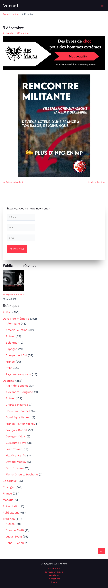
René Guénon (15, 543)
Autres (10, 336)
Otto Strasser (15, 468)
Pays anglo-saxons (18, 374)
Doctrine (8, 380)
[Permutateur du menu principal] (102, 6)
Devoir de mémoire (16, 318)
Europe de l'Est (16, 355)
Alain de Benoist (17, 385)
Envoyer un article (54, 572)
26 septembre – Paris (13, 294)
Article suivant (96, 182)
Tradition (9, 519)
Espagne (11, 349)
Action (7, 312)
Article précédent (13, 182)
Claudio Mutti (15, 530)
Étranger (8, 487)
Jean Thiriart (14, 449)
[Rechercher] (101, 551)
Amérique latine (16, 330)
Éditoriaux (10, 481)
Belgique (11, 342)
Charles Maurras (17, 404)
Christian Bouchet (18, 411)
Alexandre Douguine (19, 392)
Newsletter (54, 575)
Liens (54, 582)
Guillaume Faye (16, 442)
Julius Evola (14, 536)
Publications (11, 512)
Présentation (11, 506)
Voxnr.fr (11, 5)
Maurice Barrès (16, 455)
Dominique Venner (18, 417)
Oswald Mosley (16, 461)
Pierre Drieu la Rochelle (22, 474)
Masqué (8, 500)
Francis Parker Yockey (20, 423)
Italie (9, 368)
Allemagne (13, 323)
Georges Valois (16, 436)
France (10, 361)
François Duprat (16, 430)
